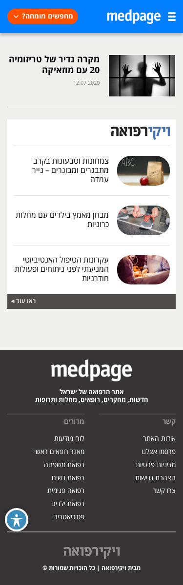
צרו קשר (164, 491)
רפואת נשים (68, 478)
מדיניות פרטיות (156, 465)
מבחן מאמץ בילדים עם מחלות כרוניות (62, 219)
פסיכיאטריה (68, 517)
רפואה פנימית (65, 491)
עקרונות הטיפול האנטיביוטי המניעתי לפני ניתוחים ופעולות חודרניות (62, 269)
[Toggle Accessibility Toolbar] (16, 519)
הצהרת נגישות (155, 478)
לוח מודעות (69, 438)
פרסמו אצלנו (159, 452)
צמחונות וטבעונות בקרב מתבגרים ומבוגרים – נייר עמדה (70, 170)
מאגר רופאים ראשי (59, 452)
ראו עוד (26, 301)
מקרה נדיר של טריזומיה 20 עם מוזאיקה (54, 65)
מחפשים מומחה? (47, 16)
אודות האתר (159, 438)
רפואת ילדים (67, 504)
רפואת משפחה (64, 465)
